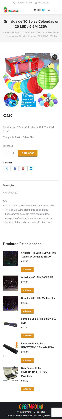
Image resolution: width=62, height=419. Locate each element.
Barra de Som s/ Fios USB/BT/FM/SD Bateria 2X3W (37, 345)
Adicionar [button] (27, 270)
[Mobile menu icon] (56, 10)
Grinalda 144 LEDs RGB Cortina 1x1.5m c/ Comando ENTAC (38, 254)
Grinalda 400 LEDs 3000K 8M (37, 277)
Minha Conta (43, 3)
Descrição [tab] (8, 185)
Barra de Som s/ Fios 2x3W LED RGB (38, 320)
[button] (54, 57)
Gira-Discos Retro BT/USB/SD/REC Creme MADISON (34, 372)
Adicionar (28, 152)
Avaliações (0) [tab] (10, 192)
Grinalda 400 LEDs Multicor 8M (38, 298)
